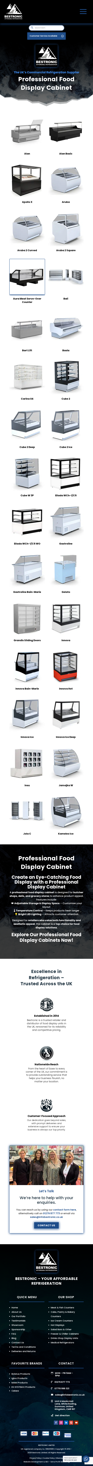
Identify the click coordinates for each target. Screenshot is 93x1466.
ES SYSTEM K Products (23, 1387)
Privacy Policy (35, 1458)
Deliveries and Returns (24, 1351)
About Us (17, 1311)
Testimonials (18, 1320)
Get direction (62, 1415)
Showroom (17, 1325)
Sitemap (59, 1458)
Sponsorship (18, 1329)
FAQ (14, 1333)
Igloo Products (19, 1378)
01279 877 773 (51, 1213)
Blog (14, 1338)
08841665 (49, 1449)
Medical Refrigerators (62, 1342)
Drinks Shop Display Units (64, 1338)
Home (15, 1307)
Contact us (46, 1225)
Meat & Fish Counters (62, 1307)
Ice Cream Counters (62, 1320)
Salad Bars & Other (61, 1329)
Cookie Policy (49, 1458)
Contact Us (18, 1342)
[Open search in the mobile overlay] (46, 28)
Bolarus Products (21, 1373)
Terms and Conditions (24, 1346)
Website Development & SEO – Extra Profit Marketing (46, 1462)
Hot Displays (57, 1325)
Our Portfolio (18, 1316)
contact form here (64, 1209)
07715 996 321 (61, 1388)
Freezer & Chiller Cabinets (65, 1333)
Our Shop (66, 1297)
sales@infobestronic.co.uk (46, 1217)
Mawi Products (20, 1382)
